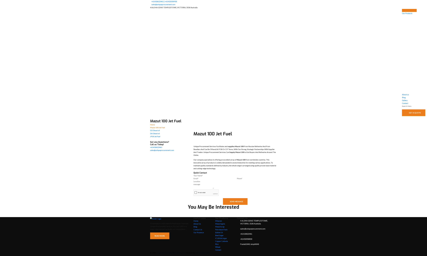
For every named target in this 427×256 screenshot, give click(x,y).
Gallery (405, 100)
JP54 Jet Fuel (155, 136)
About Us (197, 224)
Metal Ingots (220, 224)
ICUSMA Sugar (221, 238)
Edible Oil (219, 232)
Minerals (218, 221)
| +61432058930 (170, 1)
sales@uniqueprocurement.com (163, 4)
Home (152, 125)
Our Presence (198, 232)
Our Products (407, 13)
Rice (217, 244)
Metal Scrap (220, 227)
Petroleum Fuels (221, 229)
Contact (405, 103)
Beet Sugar (219, 235)
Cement (218, 250)
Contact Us (197, 229)
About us (405, 94)
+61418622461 (157, 1)
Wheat (217, 247)
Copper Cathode (221, 241)
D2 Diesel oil (155, 130)
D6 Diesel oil (155, 133)
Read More (160, 236)
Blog (404, 97)
